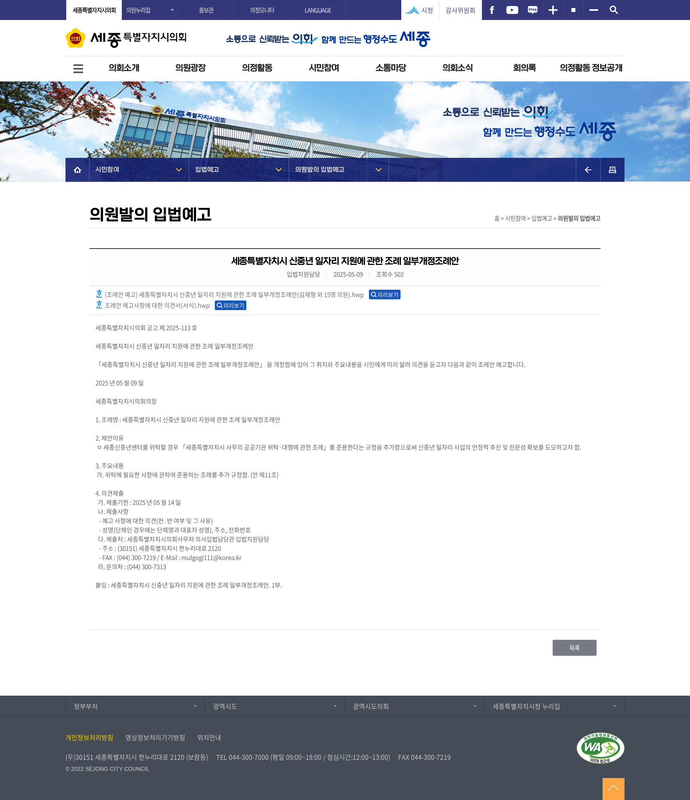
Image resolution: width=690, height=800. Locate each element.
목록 (574, 647)
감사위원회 (461, 10)
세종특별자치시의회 (94, 10)
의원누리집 (138, 10)
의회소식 (457, 68)
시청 (427, 10)
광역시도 (225, 706)
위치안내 (209, 737)
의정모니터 (262, 10)
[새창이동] (492, 10)
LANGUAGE (318, 10)
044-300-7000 (249, 757)
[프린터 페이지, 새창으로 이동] (613, 170)
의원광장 (190, 68)
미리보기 (388, 295)
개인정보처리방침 (89, 737)
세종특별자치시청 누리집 (526, 706)
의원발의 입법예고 (320, 169)
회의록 (524, 68)
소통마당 (391, 68)
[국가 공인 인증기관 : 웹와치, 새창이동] (601, 748)
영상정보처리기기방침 (155, 737)
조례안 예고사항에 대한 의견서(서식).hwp (156, 305)
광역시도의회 (371, 706)
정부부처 (86, 706)
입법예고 (207, 169)
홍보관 (206, 10)
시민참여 (324, 68)
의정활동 (257, 68)
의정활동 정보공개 (591, 68)
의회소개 (124, 68)
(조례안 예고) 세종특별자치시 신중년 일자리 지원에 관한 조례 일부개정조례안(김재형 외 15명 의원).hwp (233, 294)
